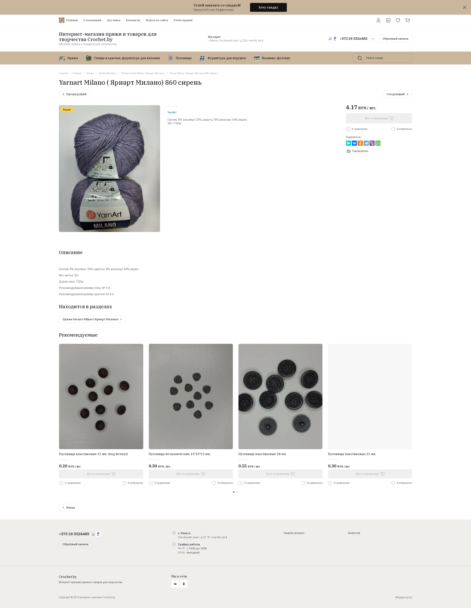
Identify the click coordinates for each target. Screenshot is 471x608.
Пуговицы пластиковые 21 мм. (352, 454)
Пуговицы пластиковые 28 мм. (262, 454)
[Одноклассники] (360, 143)
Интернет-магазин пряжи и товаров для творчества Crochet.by (108, 36)
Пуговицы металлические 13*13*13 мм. (179, 454)
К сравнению (360, 128)
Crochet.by (68, 577)
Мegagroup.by (403, 597)
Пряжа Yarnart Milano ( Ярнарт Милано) (143, 73)
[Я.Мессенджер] (348, 143)
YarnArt (171, 112)
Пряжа (90, 73)
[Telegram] (366, 143)
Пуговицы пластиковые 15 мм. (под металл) (93, 454)
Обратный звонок (395, 38)
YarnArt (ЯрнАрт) (107, 73)
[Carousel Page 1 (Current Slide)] (234, 492)
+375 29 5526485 (353, 38)
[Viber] (372, 143)
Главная (63, 73)
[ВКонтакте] (354, 143)
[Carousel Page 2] (237, 492)
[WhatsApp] (377, 143)
